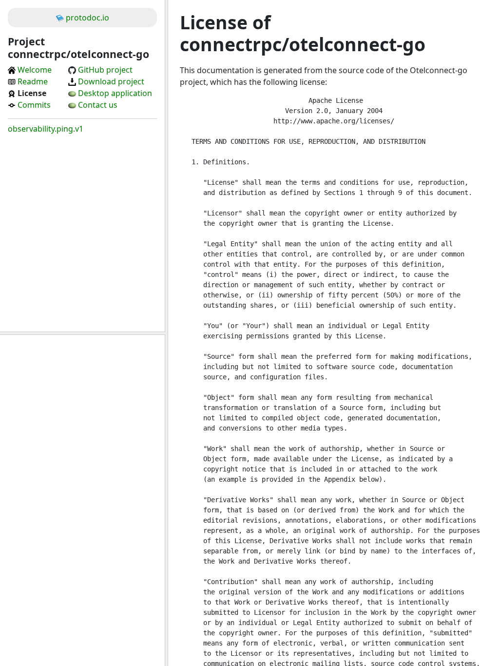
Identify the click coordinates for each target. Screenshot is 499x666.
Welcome (35, 69)
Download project (111, 81)
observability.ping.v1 (45, 128)
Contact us (97, 104)
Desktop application (115, 93)
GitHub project (105, 69)
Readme (33, 81)
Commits (34, 104)
